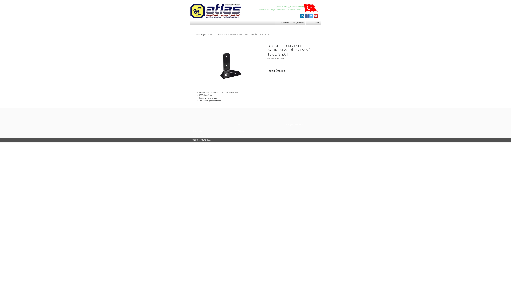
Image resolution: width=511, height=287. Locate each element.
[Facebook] (307, 16)
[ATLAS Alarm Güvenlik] (302, 16)
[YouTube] (316, 16)
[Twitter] (311, 16)
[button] (202, 131)
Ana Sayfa (201, 34)
